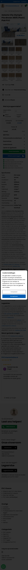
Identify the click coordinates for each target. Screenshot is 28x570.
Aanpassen (14, 292)
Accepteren (14, 296)
